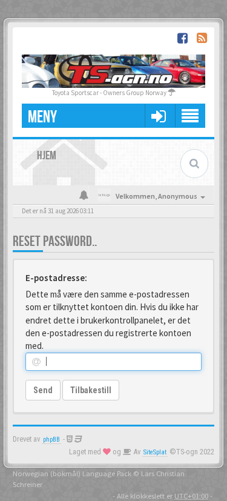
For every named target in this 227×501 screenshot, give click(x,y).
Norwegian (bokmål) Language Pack (72, 473)
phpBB (51, 439)
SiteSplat (154, 452)
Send (43, 390)
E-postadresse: (56, 278)
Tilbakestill (90, 390)
